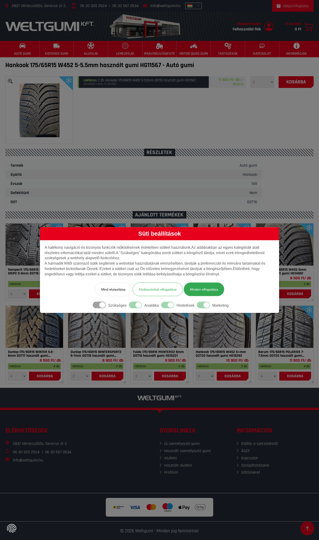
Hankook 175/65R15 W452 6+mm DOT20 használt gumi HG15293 (221, 354)
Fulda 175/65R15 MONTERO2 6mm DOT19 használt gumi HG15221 (158, 354)
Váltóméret (250, 472)
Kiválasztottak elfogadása (158, 289)
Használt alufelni (178, 465)
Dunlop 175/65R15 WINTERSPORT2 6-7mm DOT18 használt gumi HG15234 (96, 354)
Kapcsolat (249, 458)
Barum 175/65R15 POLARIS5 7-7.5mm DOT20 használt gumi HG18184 (281, 354)
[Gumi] (34, 244)
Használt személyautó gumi (187, 451)
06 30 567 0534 (125, 5)
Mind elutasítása (113, 289)
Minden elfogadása (204, 289)
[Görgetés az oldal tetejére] (307, 528)
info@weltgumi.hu (165, 5)
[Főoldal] (49, 26)
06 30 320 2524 (93, 5)
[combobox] (193, 6)
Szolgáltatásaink (255, 465)
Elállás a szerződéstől (259, 443)
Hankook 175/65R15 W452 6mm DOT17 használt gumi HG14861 (282, 271)
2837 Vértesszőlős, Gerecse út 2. (39, 5)
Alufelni (170, 458)
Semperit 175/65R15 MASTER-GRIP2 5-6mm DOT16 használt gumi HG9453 (30, 271)
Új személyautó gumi (182, 443)
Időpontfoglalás (296, 6)
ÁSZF (245, 451)
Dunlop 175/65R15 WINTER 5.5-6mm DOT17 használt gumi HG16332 (31, 354)
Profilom (171, 472)
